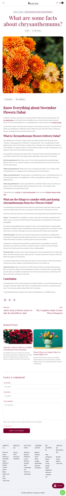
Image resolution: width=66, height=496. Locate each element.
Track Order (6, 480)
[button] (57, 3)
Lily (46, 477)
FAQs (4, 478)
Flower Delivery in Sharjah (5, 463)
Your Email (7, 392)
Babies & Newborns (27, 455)
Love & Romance (26, 460)
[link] (5, 300)
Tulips (47, 461)
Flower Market (58, 460)
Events (4, 469)
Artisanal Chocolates (38, 466)
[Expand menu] (3, 3)
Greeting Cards (37, 455)
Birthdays (26, 452)
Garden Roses (47, 467)
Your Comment (8, 401)
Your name (7, 383)
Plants (36, 459)
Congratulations (27, 468)
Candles (37, 461)
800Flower (30, 493)
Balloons (37, 452)
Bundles (58, 457)
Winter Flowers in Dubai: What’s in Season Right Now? (46, 353)
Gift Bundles (38, 463)
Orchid (47, 463)
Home (15, 12)
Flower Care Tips (6, 475)
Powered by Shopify (39, 493)
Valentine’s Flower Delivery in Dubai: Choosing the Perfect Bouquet (17, 348)
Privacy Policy (15, 453)
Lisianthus (48, 474)
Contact (5, 467)
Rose (46, 454)
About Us (5, 452)
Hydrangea (48, 457)
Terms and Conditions (16, 457)
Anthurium (48, 472)
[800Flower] (33, 3)
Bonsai (47, 459)
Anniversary (27, 474)
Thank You (27, 472)
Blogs (21, 12)
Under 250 (59, 463)
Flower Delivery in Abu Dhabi (6, 456)
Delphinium (48, 470)
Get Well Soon (26, 464)
